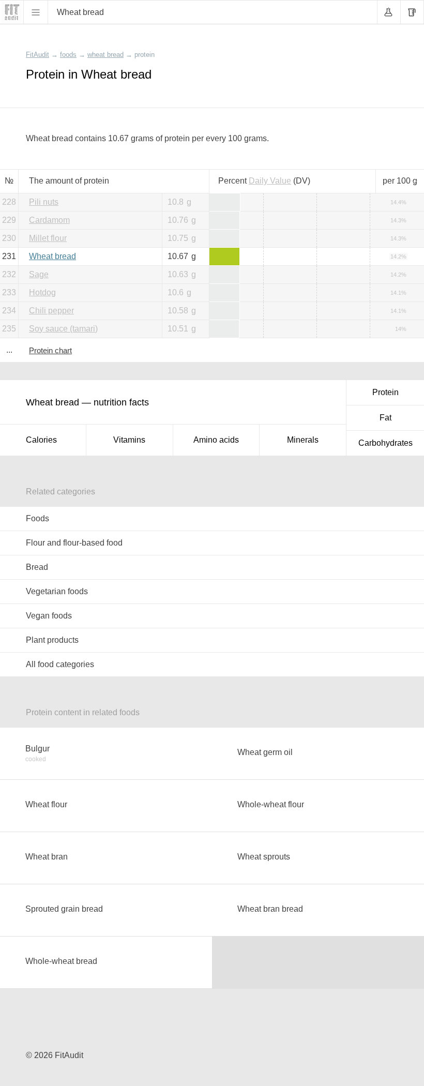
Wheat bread (52, 256)
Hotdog (42, 292)
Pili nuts (43, 202)
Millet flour (48, 238)
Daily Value (270, 180)
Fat (385, 417)
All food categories (60, 664)
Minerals (303, 439)
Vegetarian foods (57, 591)
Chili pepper (51, 310)
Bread (37, 567)
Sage (39, 274)
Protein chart (50, 350)
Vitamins (129, 439)
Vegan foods (49, 615)
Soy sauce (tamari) (63, 328)
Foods (37, 518)
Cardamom (49, 220)
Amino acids (216, 439)
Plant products (52, 640)
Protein (385, 392)
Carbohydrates (385, 443)
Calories (41, 439)
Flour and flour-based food (74, 542)
